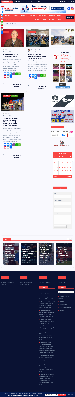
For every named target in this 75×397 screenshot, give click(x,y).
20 (65, 169)
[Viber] (1, 17)
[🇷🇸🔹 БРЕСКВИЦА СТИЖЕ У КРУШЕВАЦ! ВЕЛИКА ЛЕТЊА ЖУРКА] (62, 74)
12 (62, 166)
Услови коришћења (65, 309)
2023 (7, 25)
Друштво (7, 17)
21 (67, 169)
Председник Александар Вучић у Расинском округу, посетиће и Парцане (46, 358)
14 (67, 166)
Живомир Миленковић (45, 262)
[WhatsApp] (1, 20)
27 (65, 172)
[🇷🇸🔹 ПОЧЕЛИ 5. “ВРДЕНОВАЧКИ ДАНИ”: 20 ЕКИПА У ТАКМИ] (69, 74)
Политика (33, 17)
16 (54, 169)
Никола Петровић (35, 51)
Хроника (51, 21)
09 (15, 25)
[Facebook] (1, 9)
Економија (24, 17)
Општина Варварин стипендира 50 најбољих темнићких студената (37, 58)
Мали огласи (63, 306)
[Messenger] (1, 12)
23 (54, 172)
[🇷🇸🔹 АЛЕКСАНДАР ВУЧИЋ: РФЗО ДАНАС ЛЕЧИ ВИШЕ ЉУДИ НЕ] (56, 68)
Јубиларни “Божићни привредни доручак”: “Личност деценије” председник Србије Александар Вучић (10, 123)
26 (62, 172)
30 (54, 175)
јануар (11, 25)
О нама (62, 312)
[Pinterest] (1, 26)
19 (62, 169)
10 (57, 166)
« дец (55, 178)
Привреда (14, 97)
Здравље (51, 17)
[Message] (1, 23)
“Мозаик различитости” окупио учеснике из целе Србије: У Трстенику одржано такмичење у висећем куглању (46, 380)
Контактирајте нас (60, 228)
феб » (69, 178)
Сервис (62, 303)
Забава (44, 21)
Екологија (15, 17)
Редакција (8, 51)
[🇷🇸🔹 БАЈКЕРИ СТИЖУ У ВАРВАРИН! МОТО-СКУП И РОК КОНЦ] (69, 68)
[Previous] (68, 241)
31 (57, 175)
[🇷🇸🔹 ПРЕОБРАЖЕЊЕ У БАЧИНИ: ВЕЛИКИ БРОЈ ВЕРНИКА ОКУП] (62, 68)
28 (67, 172)
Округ (58, 17)
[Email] (1, 29)
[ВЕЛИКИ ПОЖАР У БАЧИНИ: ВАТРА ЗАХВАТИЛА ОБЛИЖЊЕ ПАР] (69, 81)
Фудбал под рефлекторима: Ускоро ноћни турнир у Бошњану (11, 255)
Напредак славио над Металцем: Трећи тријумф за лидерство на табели (46, 254)
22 (70, 169)
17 (57, 169)
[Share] (1, 32)
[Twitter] (1, 14)
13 (65, 166)
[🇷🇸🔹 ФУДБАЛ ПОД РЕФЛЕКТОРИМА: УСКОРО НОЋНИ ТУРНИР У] (56, 74)
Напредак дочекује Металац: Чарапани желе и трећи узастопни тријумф (64, 253)
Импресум (69, 19)
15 (70, 166)
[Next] (70, 241)
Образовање (42, 17)
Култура (37, 21)
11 (59, 166)
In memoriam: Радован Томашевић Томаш (11, 57)
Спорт (58, 21)
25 (59, 172)
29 (70, 172)
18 (59, 169)
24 (57, 172)
